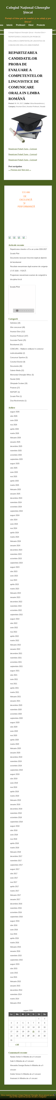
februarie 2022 (15, 645)
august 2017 (14, 869)
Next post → (26, 170)
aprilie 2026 (14, 429)
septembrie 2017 (16, 865)
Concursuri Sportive (17, 357)
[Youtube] (25, 238)
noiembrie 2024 (16, 502)
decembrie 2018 (16, 809)
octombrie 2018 (16, 817)
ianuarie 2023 (15, 597)
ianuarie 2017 (15, 899)
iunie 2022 (14, 628)
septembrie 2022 (16, 615)
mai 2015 (13, 977)
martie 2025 (14, 485)
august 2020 (14, 722)
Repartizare (13, 149)
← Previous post (14, 170)
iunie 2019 (14, 783)
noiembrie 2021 (16, 658)
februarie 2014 (15, 1003)
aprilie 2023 (14, 584)
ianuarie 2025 (15, 494)
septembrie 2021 (16, 666)
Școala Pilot (14, 254)
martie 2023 (14, 589)
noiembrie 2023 (16, 554)
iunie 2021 (14, 679)
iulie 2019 (13, 779)
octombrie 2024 (16, 507)
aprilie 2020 (14, 740)
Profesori (20, 25)
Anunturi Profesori (33, 107)
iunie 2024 (14, 524)
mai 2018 (13, 839)
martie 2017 (14, 891)
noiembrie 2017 (16, 861)
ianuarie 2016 (15, 951)
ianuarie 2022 (15, 649)
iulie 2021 (13, 675)
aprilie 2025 (14, 481)
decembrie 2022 (16, 602)
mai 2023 (13, 580)
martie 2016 (14, 943)
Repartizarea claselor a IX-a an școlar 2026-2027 (28, 249)
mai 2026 (13, 425)
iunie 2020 (14, 731)
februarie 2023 (15, 593)
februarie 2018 (15, 852)
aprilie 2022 (14, 636)
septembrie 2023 (16, 563)
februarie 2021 (15, 697)
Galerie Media (15, 370)
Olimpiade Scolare (17, 383)
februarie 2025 (15, 489)
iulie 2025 (13, 468)
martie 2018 (14, 848)
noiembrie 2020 (16, 710)
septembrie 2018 (16, 822)
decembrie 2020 (16, 705)
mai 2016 (13, 934)
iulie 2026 (13, 416)
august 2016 (14, 921)
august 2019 (14, 774)
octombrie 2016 (16, 912)
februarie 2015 (15, 981)
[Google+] (15, 238)
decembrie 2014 (16, 990)
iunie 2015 (14, 973)
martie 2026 (14, 433)
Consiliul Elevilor (16, 362)
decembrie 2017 (16, 856)
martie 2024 (14, 537)
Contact (51, 30)
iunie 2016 (14, 930)
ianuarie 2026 (15, 442)
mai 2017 (13, 882)
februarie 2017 (15, 895)
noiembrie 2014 (16, 994)
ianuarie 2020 (15, 753)
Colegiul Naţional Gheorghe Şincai (20, 32)
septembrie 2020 (16, 718)
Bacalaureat (14, 345)
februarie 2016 (15, 947)
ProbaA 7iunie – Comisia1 (27, 149)
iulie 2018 (13, 830)
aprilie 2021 (14, 688)
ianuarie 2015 (15, 986)
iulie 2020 (13, 727)
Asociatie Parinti (16, 340)
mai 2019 (13, 787)
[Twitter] (20, 238)
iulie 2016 (13, 925)
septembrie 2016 (16, 917)
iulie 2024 (13, 520)
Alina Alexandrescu (37, 103)
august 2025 (14, 464)
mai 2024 (13, 528)
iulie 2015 (13, 968)
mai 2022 (13, 632)
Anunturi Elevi (21, 107)
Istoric (10, 25)
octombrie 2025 (16, 455)
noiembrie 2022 (16, 606)
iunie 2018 (14, 835)
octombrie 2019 (16, 766)
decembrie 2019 (16, 757)
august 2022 (14, 619)
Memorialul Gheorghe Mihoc (20, 375)
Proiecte (41, 25)
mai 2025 (13, 476)
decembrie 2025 (16, 446)
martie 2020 (14, 744)
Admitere (13, 323)
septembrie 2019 (16, 770)
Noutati (42, 107)
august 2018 (14, 826)
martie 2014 (14, 999)
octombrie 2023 (16, 558)
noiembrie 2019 (16, 761)
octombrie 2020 (16, 714)
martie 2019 (14, 796)
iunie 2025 (14, 472)
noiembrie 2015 (16, 956)
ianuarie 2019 (15, 804)
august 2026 (14, 412)
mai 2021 (13, 684)
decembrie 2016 (16, 904)
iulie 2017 (13, 874)
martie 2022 (14, 640)
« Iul (17, 1044)
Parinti (41, 30)
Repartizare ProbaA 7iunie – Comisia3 (22, 154)
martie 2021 (14, 692)
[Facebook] (10, 238)
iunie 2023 (14, 576)
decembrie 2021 (16, 653)
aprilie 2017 (14, 886)
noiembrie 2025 (16, 451)
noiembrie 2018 (16, 813)
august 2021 (14, 671)
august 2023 (14, 567)
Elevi (31, 25)
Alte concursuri (15, 327)
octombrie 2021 (16, 662)
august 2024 (14, 515)
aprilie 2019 (14, 792)
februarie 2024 (15, 541)
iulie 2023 (13, 571)
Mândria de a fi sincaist (32, 1057)
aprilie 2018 (14, 843)
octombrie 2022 (16, 610)
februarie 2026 (15, 438)
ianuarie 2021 (15, 701)
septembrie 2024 (16, 511)
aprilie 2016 (14, 938)
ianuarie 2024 (15, 546)
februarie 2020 (15, 748)
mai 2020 (13, 735)
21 (33, 1032)
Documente (14, 366)
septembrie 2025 (16, 459)
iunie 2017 (14, 878)
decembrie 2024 (16, 498)
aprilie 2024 (14, 533)
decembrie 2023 (16, 550)
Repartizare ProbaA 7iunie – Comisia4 (22, 160)
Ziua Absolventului (17, 401)
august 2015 (14, 964)
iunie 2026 (14, 420)
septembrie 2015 (16, 960)
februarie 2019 (15, 800)
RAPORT (13, 392)
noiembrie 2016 (16, 908)
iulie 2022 (13, 623)
